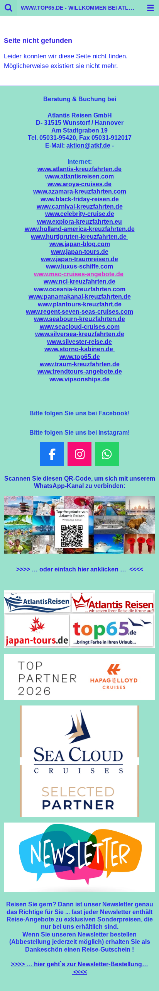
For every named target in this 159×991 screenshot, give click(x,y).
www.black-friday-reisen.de (80, 199)
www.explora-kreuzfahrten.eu (79, 221)
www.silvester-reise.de (79, 341)
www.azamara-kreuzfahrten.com (79, 191)
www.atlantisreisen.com (79, 176)
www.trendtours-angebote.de (79, 371)
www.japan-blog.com (79, 244)
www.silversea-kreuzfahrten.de (79, 334)
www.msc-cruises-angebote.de (78, 274)
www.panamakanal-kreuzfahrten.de (80, 296)
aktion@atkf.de (88, 145)
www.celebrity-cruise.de (79, 214)
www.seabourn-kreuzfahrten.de (79, 319)
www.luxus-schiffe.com (79, 266)
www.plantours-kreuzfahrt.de (80, 304)
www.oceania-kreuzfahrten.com (79, 289)
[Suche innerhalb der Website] (8, 7)
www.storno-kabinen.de (79, 349)
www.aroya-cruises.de (79, 184)
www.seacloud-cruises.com (80, 326)
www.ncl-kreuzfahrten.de (79, 281)
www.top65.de (79, 357)
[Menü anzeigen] (150, 7)
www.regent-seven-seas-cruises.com (79, 311)
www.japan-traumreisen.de (79, 259)
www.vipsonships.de (79, 379)
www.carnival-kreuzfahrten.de (80, 206)
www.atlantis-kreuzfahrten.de (79, 169)
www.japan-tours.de (79, 251)
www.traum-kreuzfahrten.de (80, 364)
